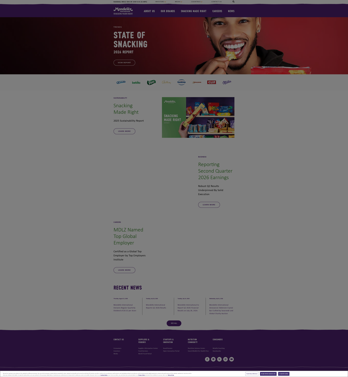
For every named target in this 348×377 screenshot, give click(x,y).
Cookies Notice (103, 375)
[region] (174, 374)
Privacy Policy (141, 375)
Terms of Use (171, 375)
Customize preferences (251, 373)
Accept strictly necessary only (268, 373)
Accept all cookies (283, 373)
